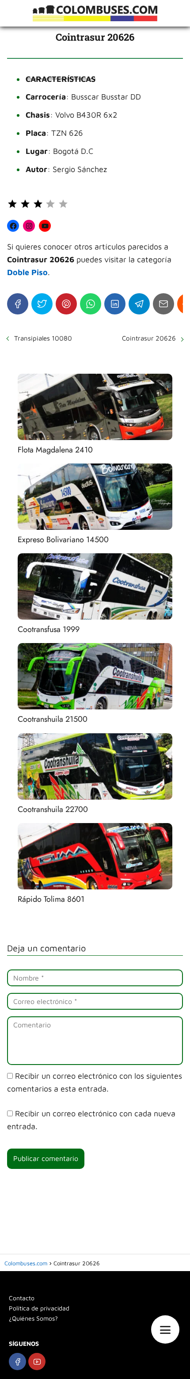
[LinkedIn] (114, 303)
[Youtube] (37, 1361)
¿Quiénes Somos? (33, 1318)
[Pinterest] (66, 303)
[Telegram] (139, 303)
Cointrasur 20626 (149, 338)
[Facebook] (17, 303)
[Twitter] (42, 303)
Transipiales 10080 (43, 338)
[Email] (163, 303)
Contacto (21, 1298)
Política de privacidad (39, 1308)
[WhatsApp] (90, 303)
